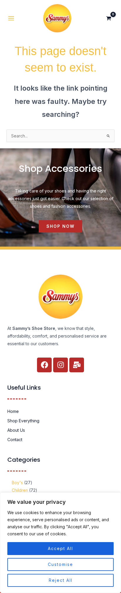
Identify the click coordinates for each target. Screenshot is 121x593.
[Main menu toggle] (11, 18)
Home (13, 411)
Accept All (60, 548)
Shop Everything (23, 420)
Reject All (61, 580)
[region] (60, 542)
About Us (16, 430)
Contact (14, 439)
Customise (60, 564)
